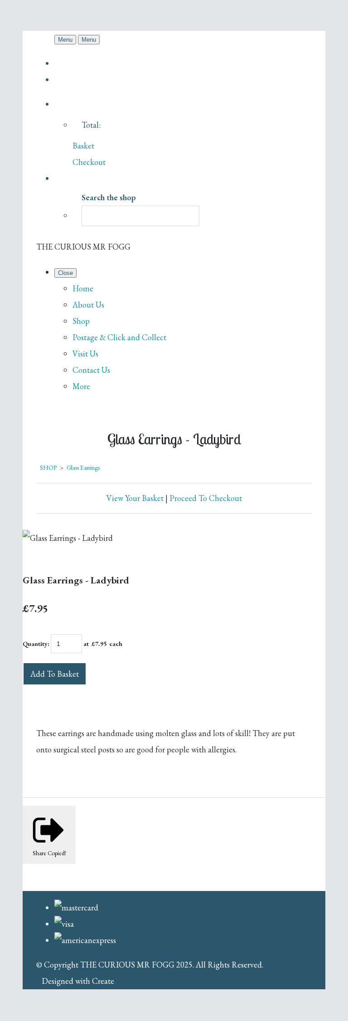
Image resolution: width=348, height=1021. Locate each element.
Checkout (89, 162)
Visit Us (85, 353)
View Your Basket (135, 498)
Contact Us (91, 370)
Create (103, 981)
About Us (88, 304)
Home (82, 288)
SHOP (48, 467)
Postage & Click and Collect (119, 337)
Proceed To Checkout (205, 498)
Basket (83, 145)
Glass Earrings (83, 467)
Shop (81, 321)
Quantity (35, 644)
